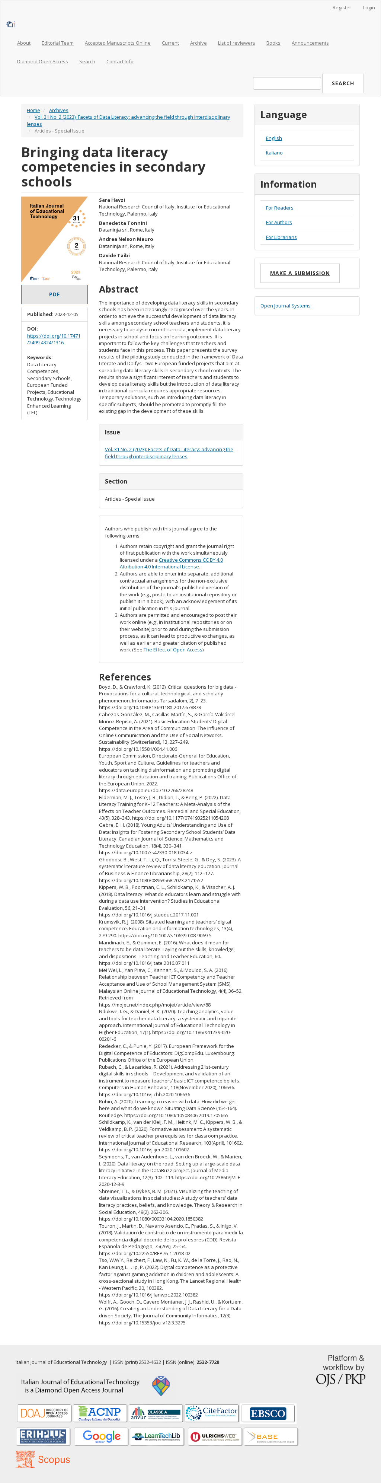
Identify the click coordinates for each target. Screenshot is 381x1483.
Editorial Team (58, 42)
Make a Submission (300, 273)
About (24, 42)
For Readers (280, 207)
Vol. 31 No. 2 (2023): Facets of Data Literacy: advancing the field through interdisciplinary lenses (169, 453)
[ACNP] (100, 1413)
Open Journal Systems (285, 305)
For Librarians (281, 237)
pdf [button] (54, 294)
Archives (58, 110)
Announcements (310, 42)
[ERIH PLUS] (43, 1436)
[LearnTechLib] (157, 1436)
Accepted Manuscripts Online (118, 42)
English (274, 138)
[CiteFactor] (212, 1413)
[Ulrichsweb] (215, 1436)
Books (273, 42)
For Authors (279, 222)
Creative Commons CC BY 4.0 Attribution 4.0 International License (171, 563)
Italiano (274, 152)
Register (342, 7)
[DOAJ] (45, 1413)
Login (369, 7)
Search (87, 61)
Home (33, 110)
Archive (198, 42)
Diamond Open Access (42, 61)
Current (170, 42)
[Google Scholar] (101, 1436)
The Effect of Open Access (173, 649)
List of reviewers (236, 42)
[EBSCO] (268, 1413)
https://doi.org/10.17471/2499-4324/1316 (53, 339)
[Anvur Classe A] (156, 1413)
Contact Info (120, 61)
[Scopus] (271, 1436)
